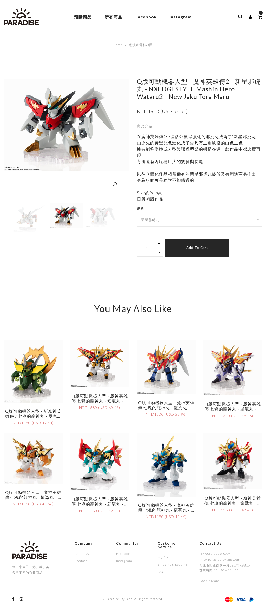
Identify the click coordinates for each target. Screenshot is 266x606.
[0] (260, 17)
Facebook (146, 16)
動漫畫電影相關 (141, 45)
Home (118, 45)
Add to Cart (197, 248)
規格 (140, 208)
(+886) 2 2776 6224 (215, 554)
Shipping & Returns (173, 564)
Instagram (181, 16)
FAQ (161, 572)
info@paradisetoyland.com (219, 560)
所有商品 (113, 16)
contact (81, 561)
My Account (167, 557)
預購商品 (83, 16)
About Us (82, 554)
